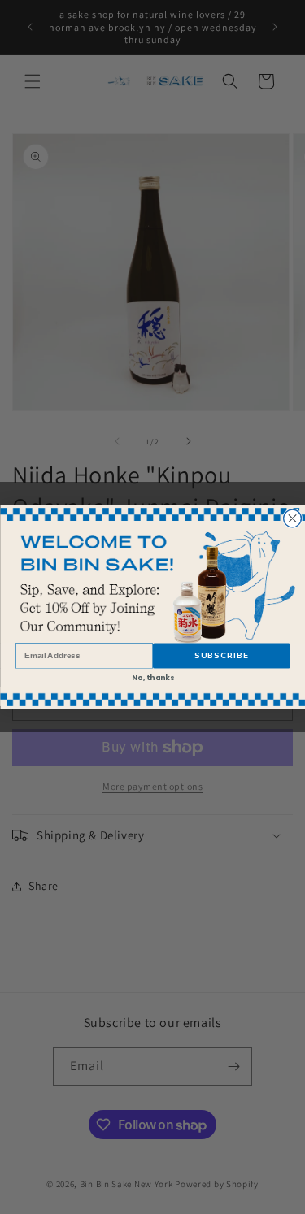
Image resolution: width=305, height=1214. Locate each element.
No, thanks (152, 678)
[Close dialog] (292, 518)
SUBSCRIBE (221, 655)
